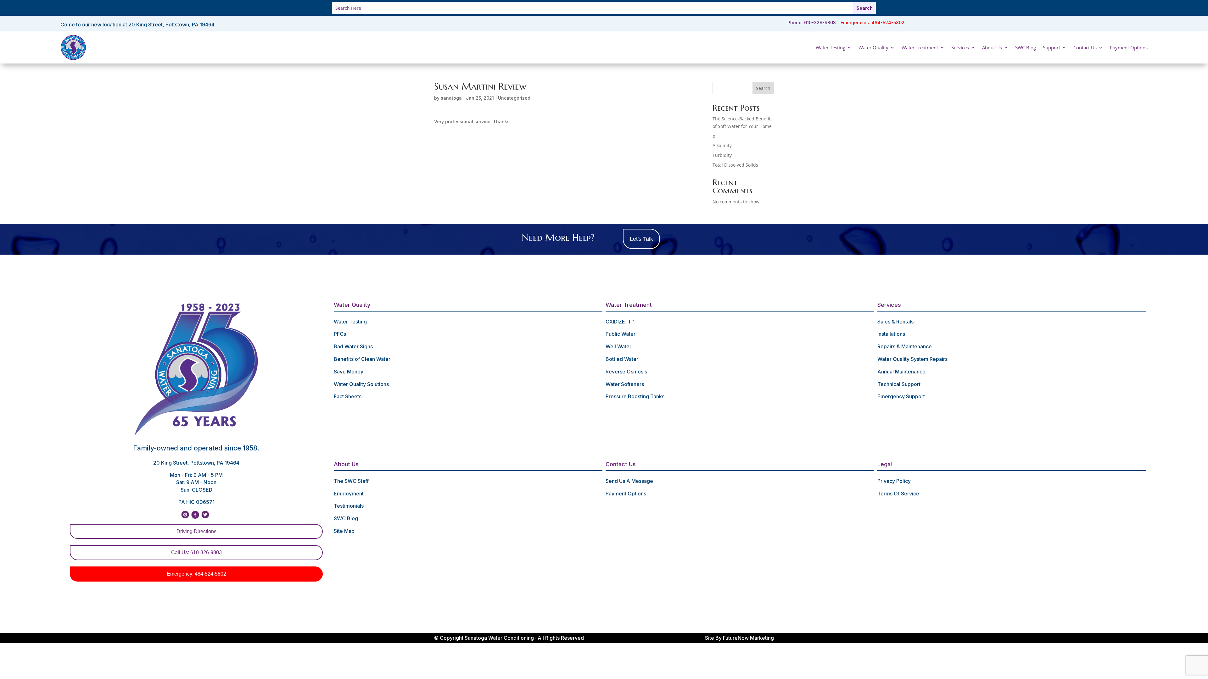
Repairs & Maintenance (904, 346)
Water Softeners (625, 384)
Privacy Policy (894, 481)
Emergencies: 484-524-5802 (872, 22)
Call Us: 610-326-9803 (196, 552)
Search (763, 88)
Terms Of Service (898, 493)
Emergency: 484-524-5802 (196, 574)
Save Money (348, 371)
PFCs (340, 334)
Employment (349, 493)
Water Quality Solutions (361, 384)
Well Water (618, 346)
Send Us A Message (629, 481)
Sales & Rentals (895, 321)
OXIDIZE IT (620, 321)
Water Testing (830, 47)
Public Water (620, 334)
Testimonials (349, 506)
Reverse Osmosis (626, 371)
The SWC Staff (351, 481)
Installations (891, 334)
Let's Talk (641, 239)
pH (716, 136)
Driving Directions (196, 531)
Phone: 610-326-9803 (811, 22)
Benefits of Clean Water (362, 359)
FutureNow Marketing (748, 638)
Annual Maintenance (901, 371)
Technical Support (898, 384)
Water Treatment (920, 47)
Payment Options (1129, 47)
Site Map (344, 531)
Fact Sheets (347, 396)
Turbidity (722, 155)
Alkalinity (722, 145)
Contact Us (1085, 47)
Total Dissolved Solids (735, 165)
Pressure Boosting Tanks (635, 396)
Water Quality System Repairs (912, 359)
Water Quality (873, 47)
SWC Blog (1025, 47)
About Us (992, 47)
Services (960, 47)
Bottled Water (622, 359)
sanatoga (451, 98)
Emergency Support (901, 396)
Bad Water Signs (353, 346)
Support (1051, 47)
